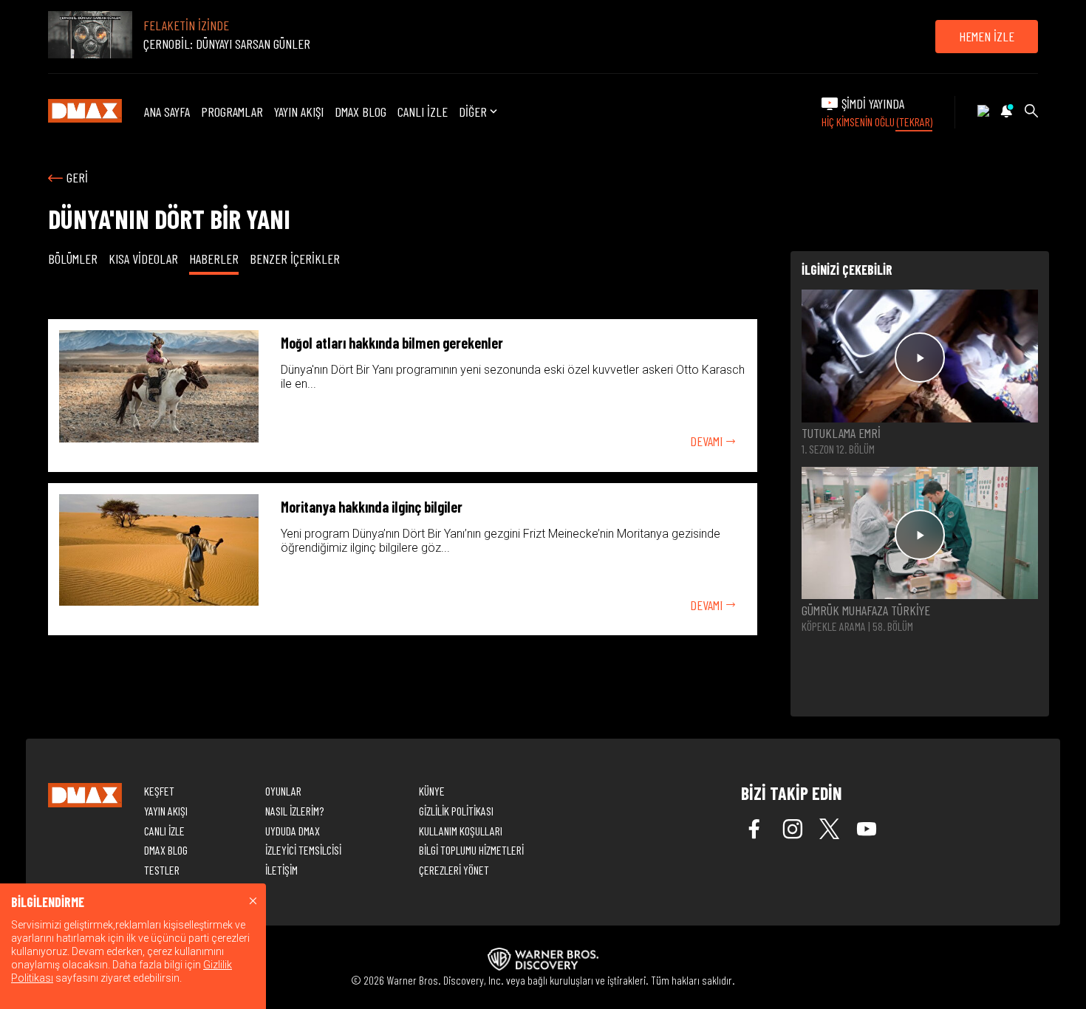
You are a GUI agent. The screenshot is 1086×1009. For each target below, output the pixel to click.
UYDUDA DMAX (292, 831)
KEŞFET (159, 791)
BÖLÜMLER (73, 258)
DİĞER (473, 112)
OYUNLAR (283, 791)
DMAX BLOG (360, 111)
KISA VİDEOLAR (143, 258)
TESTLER (162, 870)
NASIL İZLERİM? (294, 811)
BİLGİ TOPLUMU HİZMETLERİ (471, 850)
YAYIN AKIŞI (299, 111)
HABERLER (214, 258)
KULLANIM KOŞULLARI (460, 831)
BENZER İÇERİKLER (295, 258)
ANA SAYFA (167, 111)
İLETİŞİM (281, 870)
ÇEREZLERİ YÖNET (454, 870)
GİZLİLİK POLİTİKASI (456, 811)
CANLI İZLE (422, 111)
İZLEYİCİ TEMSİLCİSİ (303, 850)
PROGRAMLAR (232, 111)
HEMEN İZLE (986, 36)
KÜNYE (432, 791)
